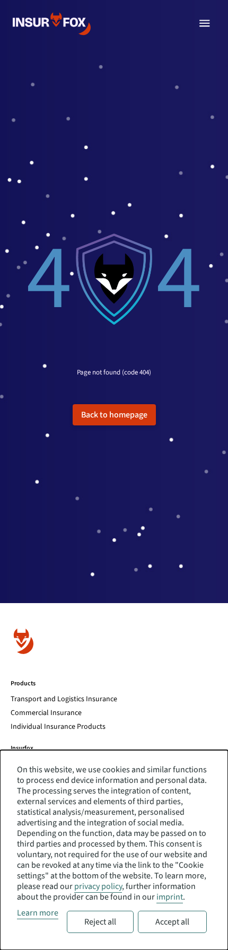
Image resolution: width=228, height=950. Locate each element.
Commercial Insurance (46, 713)
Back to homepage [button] (114, 415)
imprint (169, 897)
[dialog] (114, 850)
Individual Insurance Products (58, 726)
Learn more (37, 913)
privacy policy (98, 886)
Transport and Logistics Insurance (64, 699)
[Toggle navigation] (204, 23)
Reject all (100, 922)
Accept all (172, 922)
